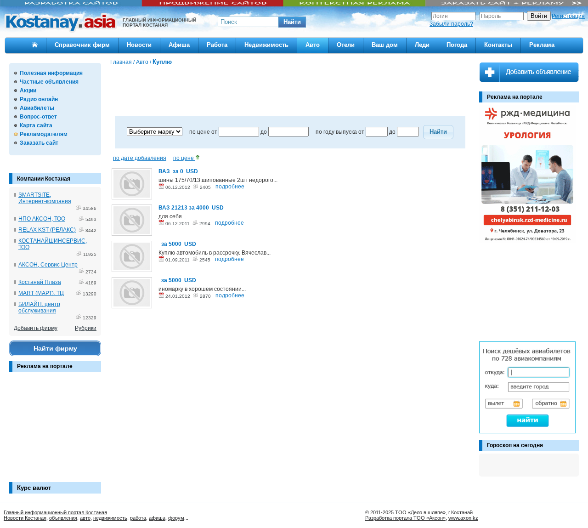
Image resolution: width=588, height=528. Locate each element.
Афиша (179, 44)
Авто (312, 44)
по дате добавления (139, 158)
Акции (28, 90)
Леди (422, 44)
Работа (217, 44)
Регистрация (568, 16)
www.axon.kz (463, 518)
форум (176, 518)
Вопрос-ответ (38, 117)
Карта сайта (36, 125)
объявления (63, 518)
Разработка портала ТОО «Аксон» (405, 518)
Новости (139, 44)
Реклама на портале (45, 366)
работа (138, 518)
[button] (292, 22)
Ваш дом (385, 44)
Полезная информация (51, 73)
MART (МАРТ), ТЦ (41, 293)
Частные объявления (49, 82)
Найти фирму (55, 348)
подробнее (229, 186)
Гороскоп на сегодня (515, 445)
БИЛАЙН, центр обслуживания (39, 307)
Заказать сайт (39, 143)
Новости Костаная (25, 518)
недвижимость (110, 518)
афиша (157, 518)
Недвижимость (266, 44)
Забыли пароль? (451, 24)
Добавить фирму (35, 328)
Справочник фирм (82, 44)
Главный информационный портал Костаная (55, 512)
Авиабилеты (37, 108)
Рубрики (85, 328)
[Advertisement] (55, 431)
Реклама (541, 44)
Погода (457, 44)
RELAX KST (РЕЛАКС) (47, 230)
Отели (346, 44)
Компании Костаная (43, 179)
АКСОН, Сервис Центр (48, 264)
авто (85, 518)
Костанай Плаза (39, 282)
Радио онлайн (39, 99)
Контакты (498, 44)
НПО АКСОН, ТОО (41, 219)
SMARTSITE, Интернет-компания (44, 198)
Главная (121, 62)
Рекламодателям (44, 134)
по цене (184, 158)
